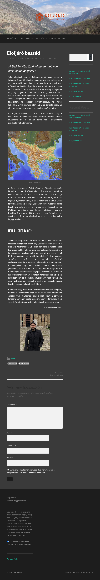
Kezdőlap (11, 38)
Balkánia (18, 572)
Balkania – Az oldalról (32, 38)
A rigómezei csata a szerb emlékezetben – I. (79, 72)
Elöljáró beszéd (75, 96)
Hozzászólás (12, 404)
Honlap (10, 457)
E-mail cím (12, 445)
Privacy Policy (13, 559)
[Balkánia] (50, 17)
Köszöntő (24, 363)
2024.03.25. (12, 59)
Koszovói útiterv (56, 373)
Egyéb (13, 358)
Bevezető (13, 363)
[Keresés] (90, 57)
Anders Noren (80, 572)
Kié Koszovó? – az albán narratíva (79, 84)
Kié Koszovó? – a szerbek (79, 78)
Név (9, 433)
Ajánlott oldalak (58, 38)
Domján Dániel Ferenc (31, 59)
